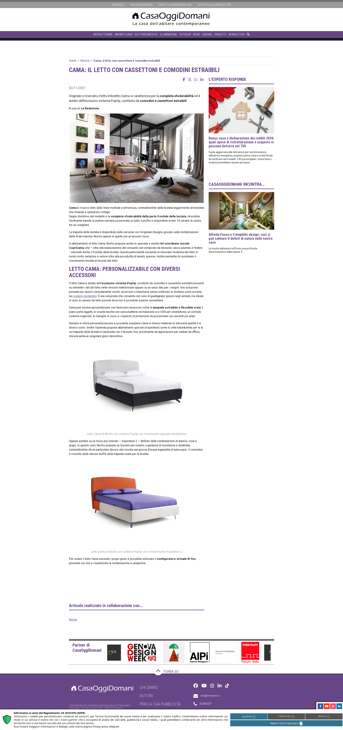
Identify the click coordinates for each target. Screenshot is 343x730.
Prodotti (220, 34)
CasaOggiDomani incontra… (236, 184)
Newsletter (236, 34)
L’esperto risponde (227, 79)
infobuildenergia (141, 4)
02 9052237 (205, 703)
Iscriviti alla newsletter (214, 4)
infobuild (118, 4)
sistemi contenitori (85, 296)
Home (72, 60)
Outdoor (185, 34)
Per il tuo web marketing (175, 4)
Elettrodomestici (146, 34)
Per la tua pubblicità (160, 704)
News (196, 34)
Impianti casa (123, 34)
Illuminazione (168, 34)
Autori (146, 695)
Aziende (207, 34)
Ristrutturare (103, 34)
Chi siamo (149, 687)
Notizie (85, 60)
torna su (170, 671)
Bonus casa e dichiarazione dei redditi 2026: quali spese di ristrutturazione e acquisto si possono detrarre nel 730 (241, 142)
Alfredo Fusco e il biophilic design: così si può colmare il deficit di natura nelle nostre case (241, 238)
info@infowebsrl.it (210, 695)
